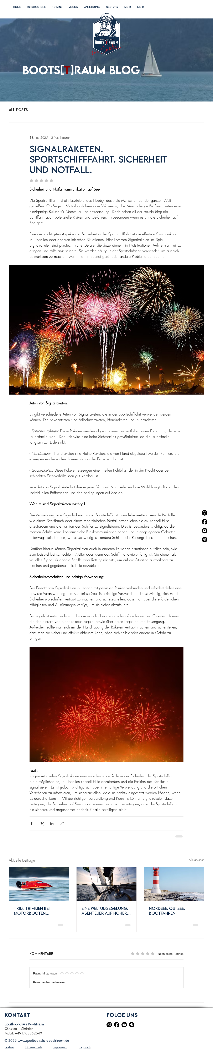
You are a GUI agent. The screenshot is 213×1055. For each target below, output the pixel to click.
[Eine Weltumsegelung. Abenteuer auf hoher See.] (107, 884)
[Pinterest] (204, 539)
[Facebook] (204, 521)
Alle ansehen (196, 860)
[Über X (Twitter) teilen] (42, 823)
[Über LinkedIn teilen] (52, 823)
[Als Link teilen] (62, 823)
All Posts (18, 110)
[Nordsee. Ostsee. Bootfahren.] (174, 884)
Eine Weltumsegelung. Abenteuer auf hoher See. (105, 911)
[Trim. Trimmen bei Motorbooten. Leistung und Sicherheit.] (39, 884)
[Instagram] (204, 513)
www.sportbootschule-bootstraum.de (43, 1040)
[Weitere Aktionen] (180, 137)
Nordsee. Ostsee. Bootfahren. (167, 911)
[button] (36, 11)
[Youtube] (204, 530)
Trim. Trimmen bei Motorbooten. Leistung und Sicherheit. (32, 911)
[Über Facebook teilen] (31, 823)
